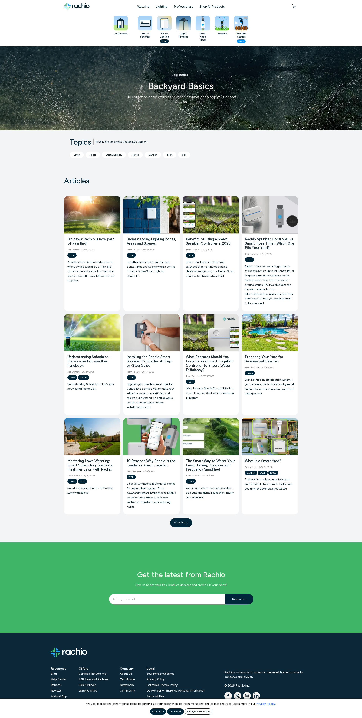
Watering (143, 6)
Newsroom (127, 685)
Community (127, 690)
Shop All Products (212, 6)
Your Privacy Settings (160, 673)
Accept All (158, 711)
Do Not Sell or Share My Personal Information (176, 690)
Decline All (175, 711)
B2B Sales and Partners (93, 679)
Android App (59, 696)
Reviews (56, 690)
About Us (126, 673)
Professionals (183, 6)
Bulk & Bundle (87, 685)
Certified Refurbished (92, 673)
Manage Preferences (198, 711)
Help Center (58, 679)
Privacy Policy (265, 704)
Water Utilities (88, 690)
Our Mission (127, 679)
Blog (54, 673)
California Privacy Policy (162, 685)
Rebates (56, 685)
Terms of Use (155, 696)
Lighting (161, 6)
